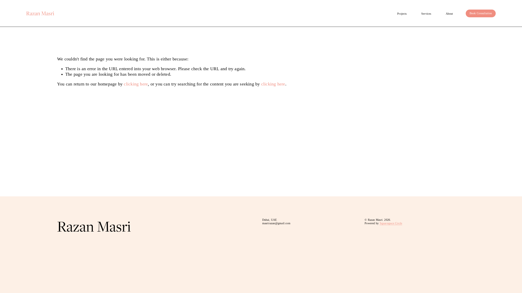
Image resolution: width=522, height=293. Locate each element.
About (449, 13)
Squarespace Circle (391, 223)
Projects (402, 13)
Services (426, 13)
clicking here (136, 84)
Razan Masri (40, 13)
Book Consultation (481, 13)
